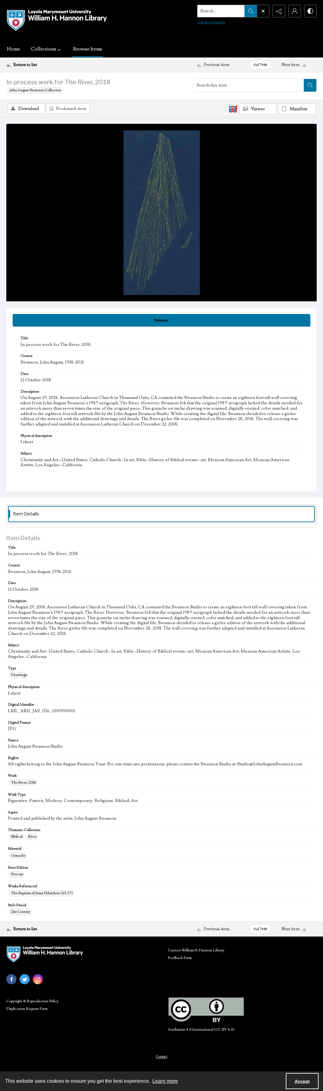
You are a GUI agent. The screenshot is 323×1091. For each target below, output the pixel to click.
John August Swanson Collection (35, 90)
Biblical (17, 836)
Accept (302, 1081)
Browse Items (87, 49)
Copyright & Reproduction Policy (32, 1001)
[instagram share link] (38, 979)
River (32, 836)
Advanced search (211, 22)
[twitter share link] (25, 979)
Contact (161, 1056)
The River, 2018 (23, 782)
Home (13, 49)
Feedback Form (180, 957)
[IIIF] (233, 108)
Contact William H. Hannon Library (196, 950)
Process (17, 874)
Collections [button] (43, 49)
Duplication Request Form (27, 1008)
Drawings (19, 674)
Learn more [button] (165, 1081)
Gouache (18, 855)
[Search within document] (310, 85)
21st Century (21, 911)
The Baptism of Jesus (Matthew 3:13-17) (42, 893)
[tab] (161, 320)
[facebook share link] (11, 979)
